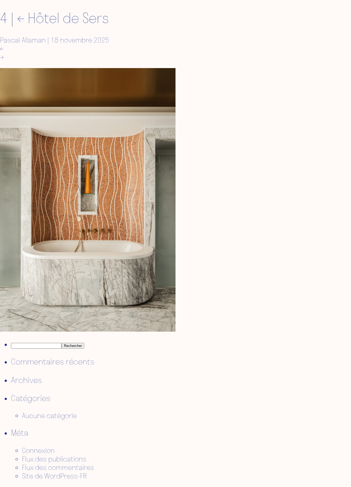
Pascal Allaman (23, 40)
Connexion (38, 450)
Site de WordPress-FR (54, 476)
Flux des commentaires (58, 467)
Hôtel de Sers (63, 18)
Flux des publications (54, 459)
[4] (88, 329)
